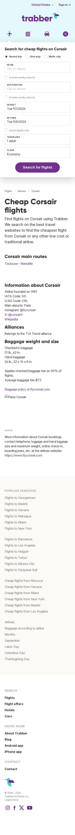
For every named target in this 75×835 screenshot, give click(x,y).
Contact (11, 769)
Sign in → (65, 4)
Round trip (15, 56)
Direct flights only (19, 130)
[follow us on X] (21, 810)
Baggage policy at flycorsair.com (27, 389)
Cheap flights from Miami (22, 593)
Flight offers (14, 704)
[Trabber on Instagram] (8, 810)
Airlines (10, 622)
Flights (10, 698)
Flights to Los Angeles (20, 545)
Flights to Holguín (17, 551)
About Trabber (16, 733)
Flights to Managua (18, 516)
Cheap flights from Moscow (24, 581)
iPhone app (13, 752)
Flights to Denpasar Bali (21, 570)
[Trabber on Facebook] (15, 810)
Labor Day (12, 647)
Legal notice (12, 799)
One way (35, 56)
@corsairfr (15, 315)
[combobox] (37, 67)
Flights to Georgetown (20, 498)
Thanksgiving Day (17, 659)
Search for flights (37, 167)
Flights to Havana (17, 510)
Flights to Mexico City (20, 564)
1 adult (11, 141)
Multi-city (55, 56)
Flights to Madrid (16, 504)
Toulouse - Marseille (19, 263)
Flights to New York (18, 528)
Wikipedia (11, 319)
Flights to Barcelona (18, 539)
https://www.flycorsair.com (23, 455)
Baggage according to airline (24, 628)
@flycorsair (28, 310)
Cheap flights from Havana (23, 587)
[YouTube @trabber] (29, 810)
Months (10, 634)
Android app (14, 745)
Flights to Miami (15, 522)
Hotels (10, 710)
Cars (8, 716)
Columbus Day (15, 653)
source (8, 430)
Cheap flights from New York (24, 599)
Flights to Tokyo (16, 558)
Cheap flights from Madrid (22, 605)
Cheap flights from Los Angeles (26, 611)
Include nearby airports (22, 77)
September (12, 640)
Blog (8, 739)
